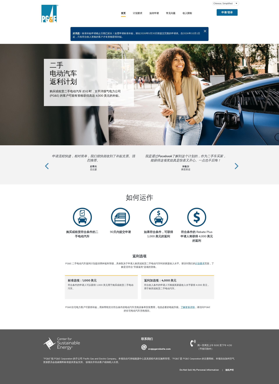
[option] (93, 163)
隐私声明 (230, 370)
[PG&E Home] (49, 13)
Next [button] (234, 162)
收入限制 (187, 13)
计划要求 (137, 13)
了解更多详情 (188, 307)
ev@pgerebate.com (159, 348)
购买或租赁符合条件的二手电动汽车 (82, 234)
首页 (123, 13)
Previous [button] (45, 162)
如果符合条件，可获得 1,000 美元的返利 (158, 234)
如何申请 (154, 13)
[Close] (205, 31)
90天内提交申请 (120, 232)
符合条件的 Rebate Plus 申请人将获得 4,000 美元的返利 (197, 236)
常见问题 (170, 13)
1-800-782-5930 (206, 341)
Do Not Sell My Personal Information (199, 370)
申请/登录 (227, 12)
